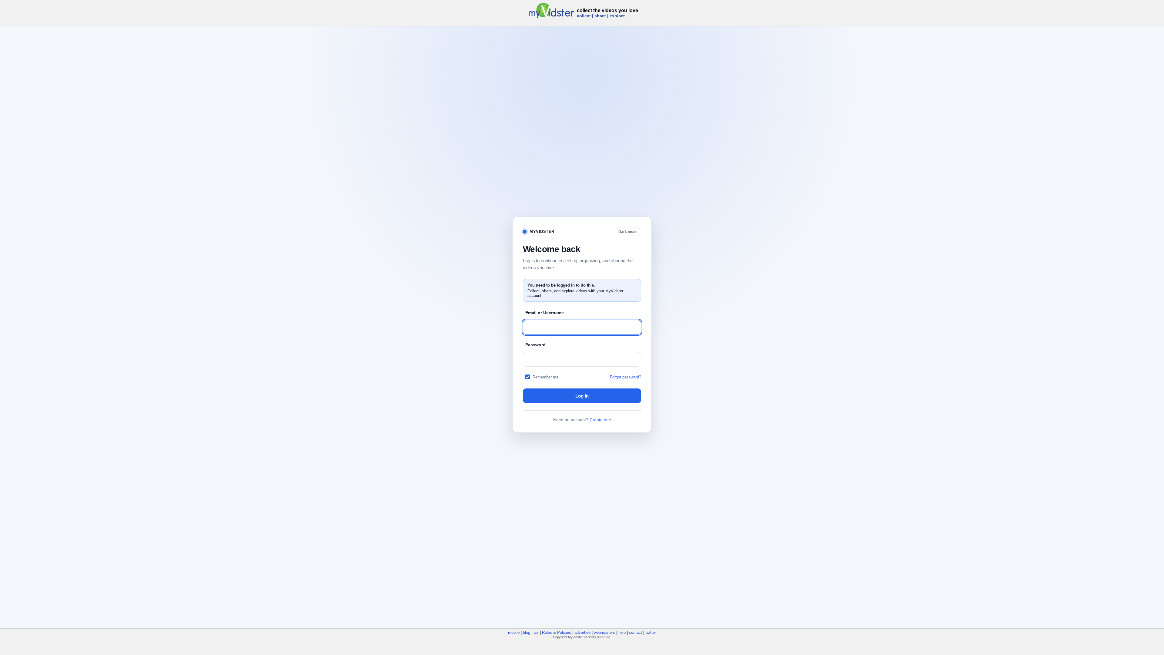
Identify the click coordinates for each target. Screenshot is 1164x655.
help (622, 632)
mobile (514, 632)
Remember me (545, 377)
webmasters (604, 632)
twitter (650, 632)
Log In (582, 395)
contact (635, 632)
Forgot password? (625, 377)
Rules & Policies (556, 632)
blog (526, 632)
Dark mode (627, 232)
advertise (582, 632)
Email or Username (544, 312)
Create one (600, 419)
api (536, 632)
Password (535, 344)
